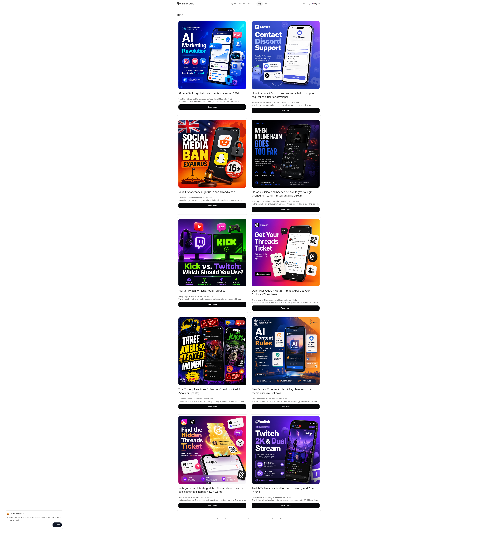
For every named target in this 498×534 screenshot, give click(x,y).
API (266, 3)
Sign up (242, 3)
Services (251, 3)
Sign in (233, 3)
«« (217, 518)
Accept (57, 525)
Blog (259, 3)
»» (281, 518)
